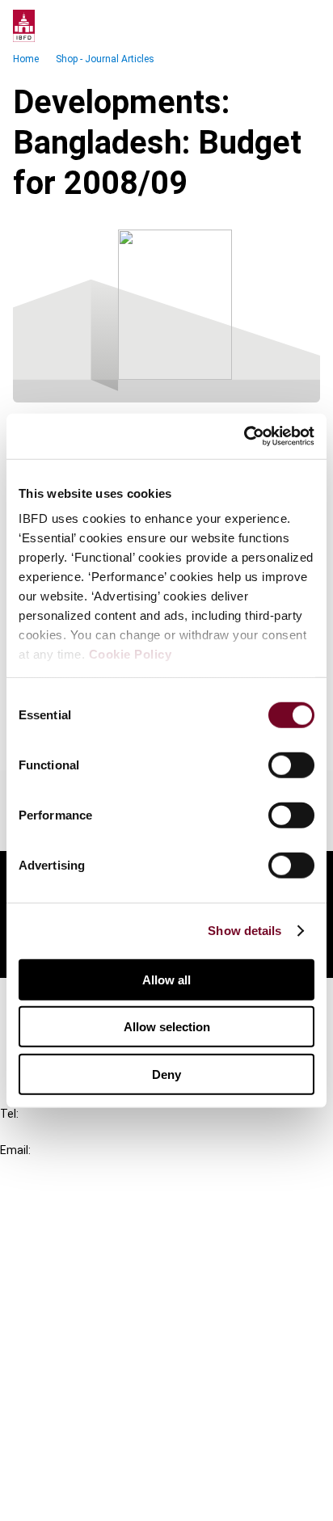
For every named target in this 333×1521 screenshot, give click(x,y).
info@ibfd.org (38, 1168)
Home (26, 59)
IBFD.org (56, 1220)
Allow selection (167, 1027)
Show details (244, 930)
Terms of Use (71, 1498)
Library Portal (70, 1307)
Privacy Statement (86, 1410)
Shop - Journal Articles (105, 59)
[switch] (291, 764)
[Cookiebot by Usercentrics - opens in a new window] (243, 436)
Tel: (9, 1113)
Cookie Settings (78, 1469)
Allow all (166, 979)
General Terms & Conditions (110, 1381)
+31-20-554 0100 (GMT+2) (78, 1132)
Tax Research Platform (98, 1249)
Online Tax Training (85, 1278)
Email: (15, 1150)
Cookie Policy (130, 654)
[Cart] (271, 26)
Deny (166, 1074)
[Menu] (304, 26)
